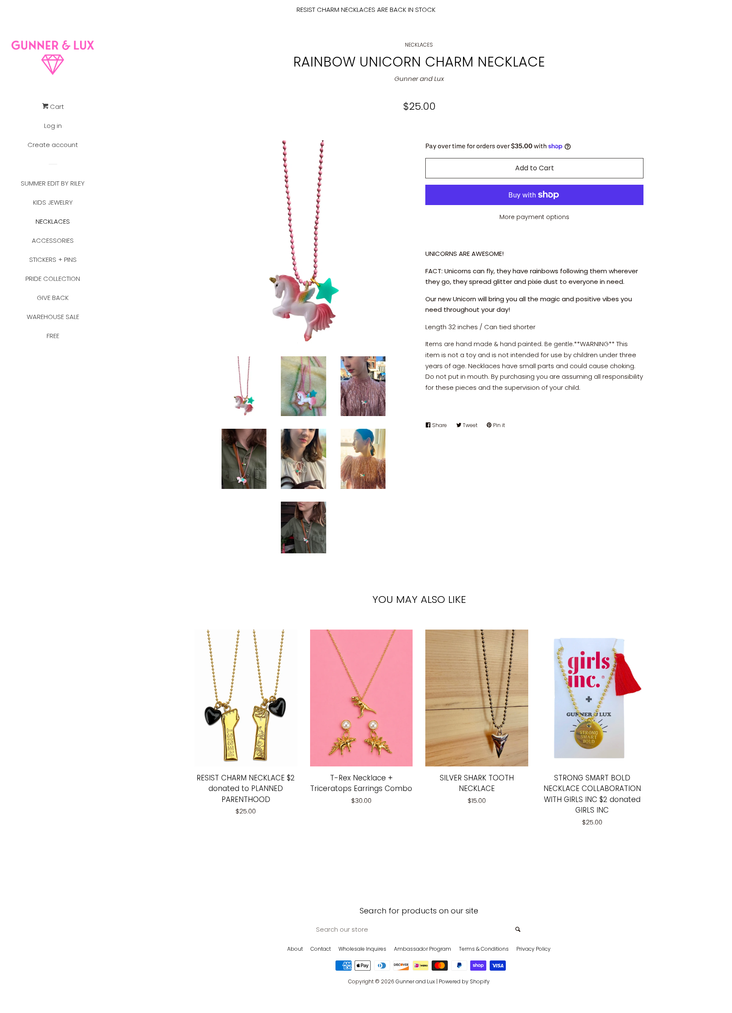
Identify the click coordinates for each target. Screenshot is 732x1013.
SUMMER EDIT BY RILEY (53, 183)
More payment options (534, 217)
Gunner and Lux (419, 78)
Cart (56, 106)
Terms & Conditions (484, 948)
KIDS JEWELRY (53, 202)
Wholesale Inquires (362, 948)
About (295, 948)
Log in (53, 125)
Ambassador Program (422, 948)
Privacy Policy (533, 948)
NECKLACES (53, 221)
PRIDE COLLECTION (52, 278)
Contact (321, 948)
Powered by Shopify (464, 981)
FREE (53, 335)
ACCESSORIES (53, 240)
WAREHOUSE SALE (53, 316)
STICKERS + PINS (53, 259)
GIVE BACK (53, 297)
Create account (53, 144)
